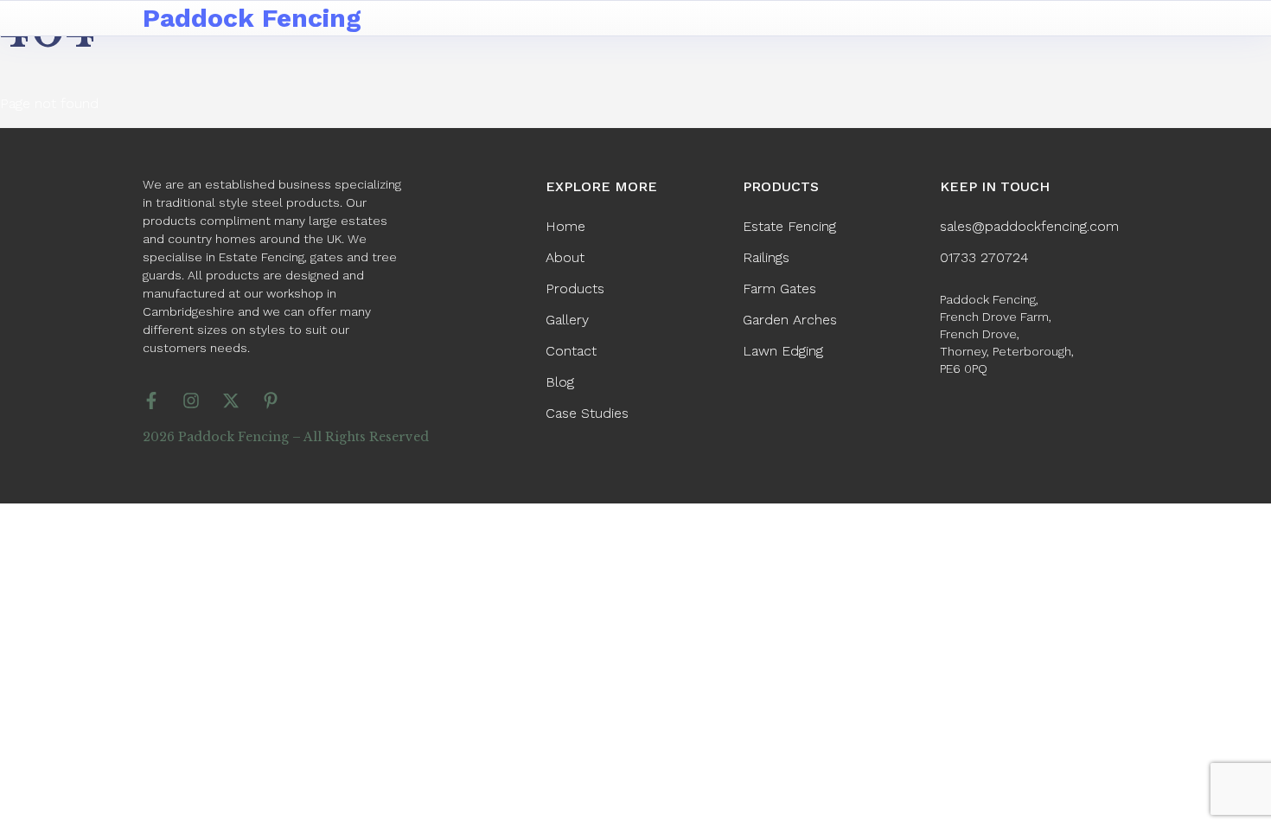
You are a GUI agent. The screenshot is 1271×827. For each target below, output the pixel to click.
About (565, 257)
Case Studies (587, 413)
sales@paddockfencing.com (1029, 226)
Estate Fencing (789, 226)
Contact (571, 351)
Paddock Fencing (252, 18)
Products (575, 288)
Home (565, 226)
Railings (766, 257)
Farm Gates (779, 288)
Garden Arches (790, 319)
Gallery (567, 319)
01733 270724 (984, 257)
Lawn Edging (783, 351)
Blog (560, 382)
